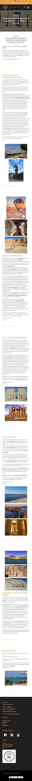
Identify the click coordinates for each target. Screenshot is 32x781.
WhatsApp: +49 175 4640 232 (9, 711)
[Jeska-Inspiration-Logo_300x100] (13, 7)
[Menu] (28, 7)
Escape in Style (6, 720)
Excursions (5, 722)
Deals (3, 723)
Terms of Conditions (7, 746)
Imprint (4, 743)
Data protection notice (7, 744)
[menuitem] (24, 7)
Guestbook (5, 725)
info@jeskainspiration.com (12, 713)
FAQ (3, 747)
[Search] (24, 7)
